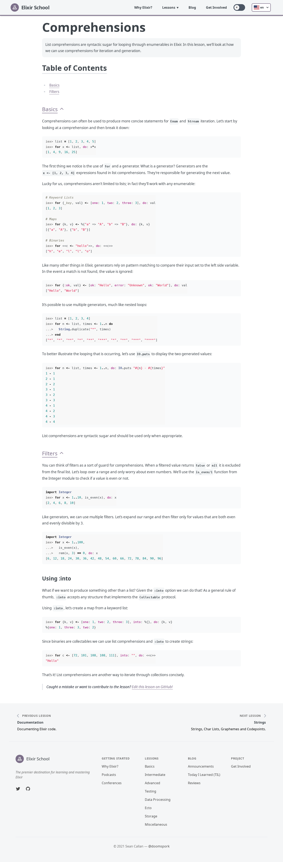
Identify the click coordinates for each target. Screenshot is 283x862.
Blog (192, 7)
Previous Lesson (36, 716)
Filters (54, 91)
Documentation (30, 722)
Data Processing (158, 799)
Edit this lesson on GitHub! (152, 686)
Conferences (112, 783)
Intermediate (155, 774)
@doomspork (159, 846)
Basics (54, 85)
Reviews (194, 783)
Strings (260, 722)
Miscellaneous (156, 824)
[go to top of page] (61, 109)
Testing (150, 791)
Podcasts (109, 774)
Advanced (152, 783)
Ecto (148, 808)
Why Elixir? (143, 7)
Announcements (201, 766)
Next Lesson (250, 716)
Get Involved (216, 7)
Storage (151, 816)
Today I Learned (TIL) (204, 774)
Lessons (168, 7)
